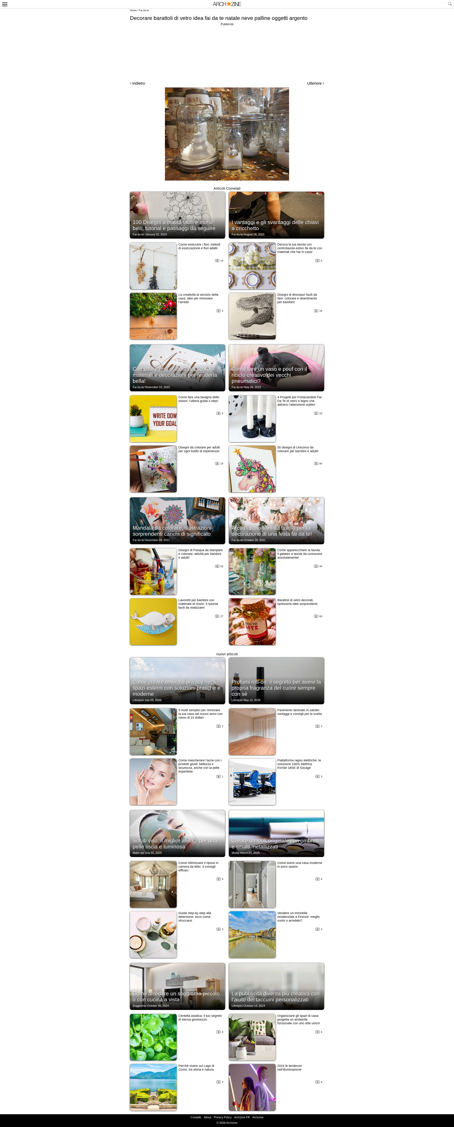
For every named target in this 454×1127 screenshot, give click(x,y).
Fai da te (144, 10)
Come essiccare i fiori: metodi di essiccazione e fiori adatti (199, 246)
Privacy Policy (223, 1117)
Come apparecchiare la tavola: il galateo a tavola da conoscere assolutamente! (299, 553)
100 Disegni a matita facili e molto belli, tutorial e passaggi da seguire (174, 225)
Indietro (138, 83)
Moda (235, 852)
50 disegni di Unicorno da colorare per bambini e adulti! (298, 449)
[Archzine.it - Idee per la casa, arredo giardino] (227, 4)
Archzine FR (242, 1117)
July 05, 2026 (153, 700)
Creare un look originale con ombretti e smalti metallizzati (276, 844)
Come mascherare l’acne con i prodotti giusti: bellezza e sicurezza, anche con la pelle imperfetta (200, 766)
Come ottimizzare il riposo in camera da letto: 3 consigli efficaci (198, 866)
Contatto (196, 1117)
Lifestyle (138, 700)
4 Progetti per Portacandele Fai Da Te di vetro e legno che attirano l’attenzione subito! (299, 400)
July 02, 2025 (153, 852)
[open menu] (4, 4)
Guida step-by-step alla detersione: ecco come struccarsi (194, 916)
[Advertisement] (227, 51)
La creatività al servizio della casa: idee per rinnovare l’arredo (198, 298)
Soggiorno (139, 1005)
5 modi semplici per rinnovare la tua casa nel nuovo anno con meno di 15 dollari (200, 713)
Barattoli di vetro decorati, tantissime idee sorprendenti (297, 602)
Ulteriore (314, 83)
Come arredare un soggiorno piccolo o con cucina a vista (176, 996)
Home (133, 10)
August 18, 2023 (254, 234)
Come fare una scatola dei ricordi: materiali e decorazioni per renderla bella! (175, 375)
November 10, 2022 (157, 387)
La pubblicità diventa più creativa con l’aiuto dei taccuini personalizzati (276, 996)
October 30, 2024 (158, 1005)
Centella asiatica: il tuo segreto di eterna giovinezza (200, 1017)
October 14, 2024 (254, 1005)
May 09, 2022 (252, 387)
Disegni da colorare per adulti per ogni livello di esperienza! (199, 449)
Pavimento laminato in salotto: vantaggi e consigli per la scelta (299, 712)
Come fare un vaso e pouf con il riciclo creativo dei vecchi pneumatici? (269, 375)
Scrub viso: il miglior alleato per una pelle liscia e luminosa (175, 844)
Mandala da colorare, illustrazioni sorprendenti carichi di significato (172, 531)
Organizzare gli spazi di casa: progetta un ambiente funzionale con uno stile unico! (298, 1019)
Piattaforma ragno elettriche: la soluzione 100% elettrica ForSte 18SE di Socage (299, 764)
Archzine (258, 1117)
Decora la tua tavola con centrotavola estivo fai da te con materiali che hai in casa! (299, 248)
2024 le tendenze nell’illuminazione (289, 1067)
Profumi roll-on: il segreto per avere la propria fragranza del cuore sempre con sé (276, 688)
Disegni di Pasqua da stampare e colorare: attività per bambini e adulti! (200, 553)
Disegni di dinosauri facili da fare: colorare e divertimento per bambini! (297, 298)
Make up (138, 852)
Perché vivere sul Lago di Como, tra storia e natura (196, 1067)
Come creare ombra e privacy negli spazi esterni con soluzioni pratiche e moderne (176, 688)
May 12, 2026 (252, 700)
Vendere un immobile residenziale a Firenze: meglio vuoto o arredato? (298, 916)
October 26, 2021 (255, 540)
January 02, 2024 (156, 234)
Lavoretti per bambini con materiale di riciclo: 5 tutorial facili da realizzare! (198, 603)
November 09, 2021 (157, 540)
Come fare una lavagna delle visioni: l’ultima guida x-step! (198, 399)
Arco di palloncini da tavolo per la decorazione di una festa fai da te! (272, 531)
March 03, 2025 (250, 852)
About (207, 1117)
